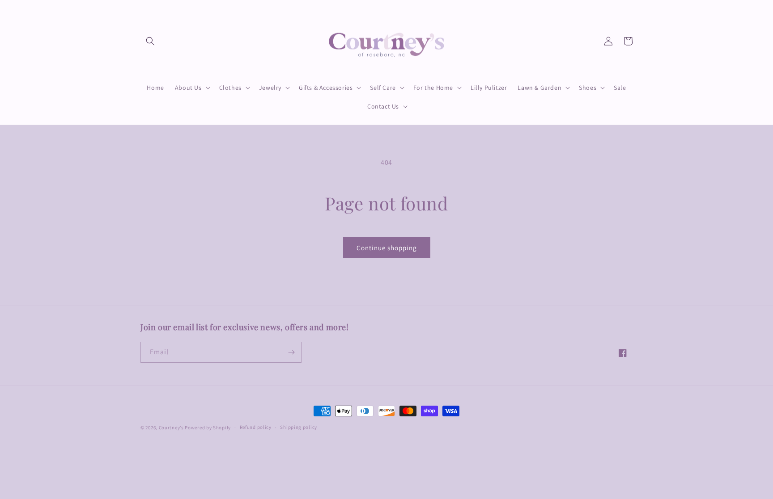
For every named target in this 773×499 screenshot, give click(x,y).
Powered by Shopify (208, 427)
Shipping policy (298, 427)
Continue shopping (387, 247)
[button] (150, 41)
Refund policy (256, 427)
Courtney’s (172, 427)
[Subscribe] (291, 352)
